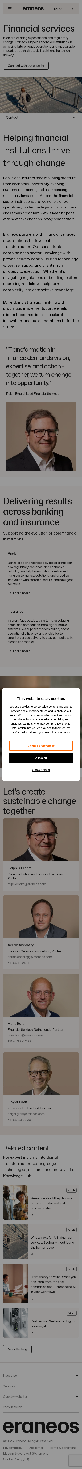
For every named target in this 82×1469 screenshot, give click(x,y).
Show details (41, 770)
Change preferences (41, 745)
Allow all (41, 758)
